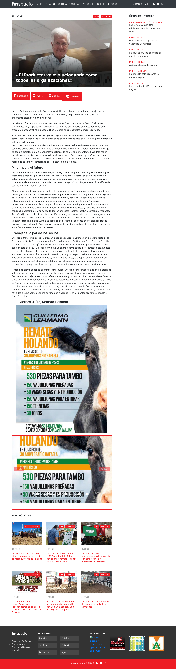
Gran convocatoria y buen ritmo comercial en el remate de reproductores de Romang (27, 556)
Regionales (106, 16)
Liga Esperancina (155, 22)
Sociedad (74, 4)
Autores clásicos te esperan (143, 65)
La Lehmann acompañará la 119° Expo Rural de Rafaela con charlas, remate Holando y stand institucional (61, 557)
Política (62, 4)
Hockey (140, 83)
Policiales (88, 4)
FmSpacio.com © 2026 (81, 663)
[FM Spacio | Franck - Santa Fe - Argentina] (22, 4)
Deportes (103, 4)
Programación (18, 644)
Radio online (143, 4)
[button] (19, 469)
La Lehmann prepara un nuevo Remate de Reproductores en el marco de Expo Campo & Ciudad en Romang (27, 606)
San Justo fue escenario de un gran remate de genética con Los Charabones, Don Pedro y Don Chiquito (60, 605)
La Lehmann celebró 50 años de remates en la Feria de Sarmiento (96, 604)
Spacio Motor (142, 71)
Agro (114, 4)
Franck (132, 38)
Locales (50, 4)
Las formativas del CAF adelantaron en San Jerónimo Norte (144, 28)
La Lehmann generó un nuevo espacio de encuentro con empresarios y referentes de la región (96, 557)
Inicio (39, 4)
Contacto (16, 650)
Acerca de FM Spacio (21, 641)
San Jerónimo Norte (138, 22)
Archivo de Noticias (21, 647)
